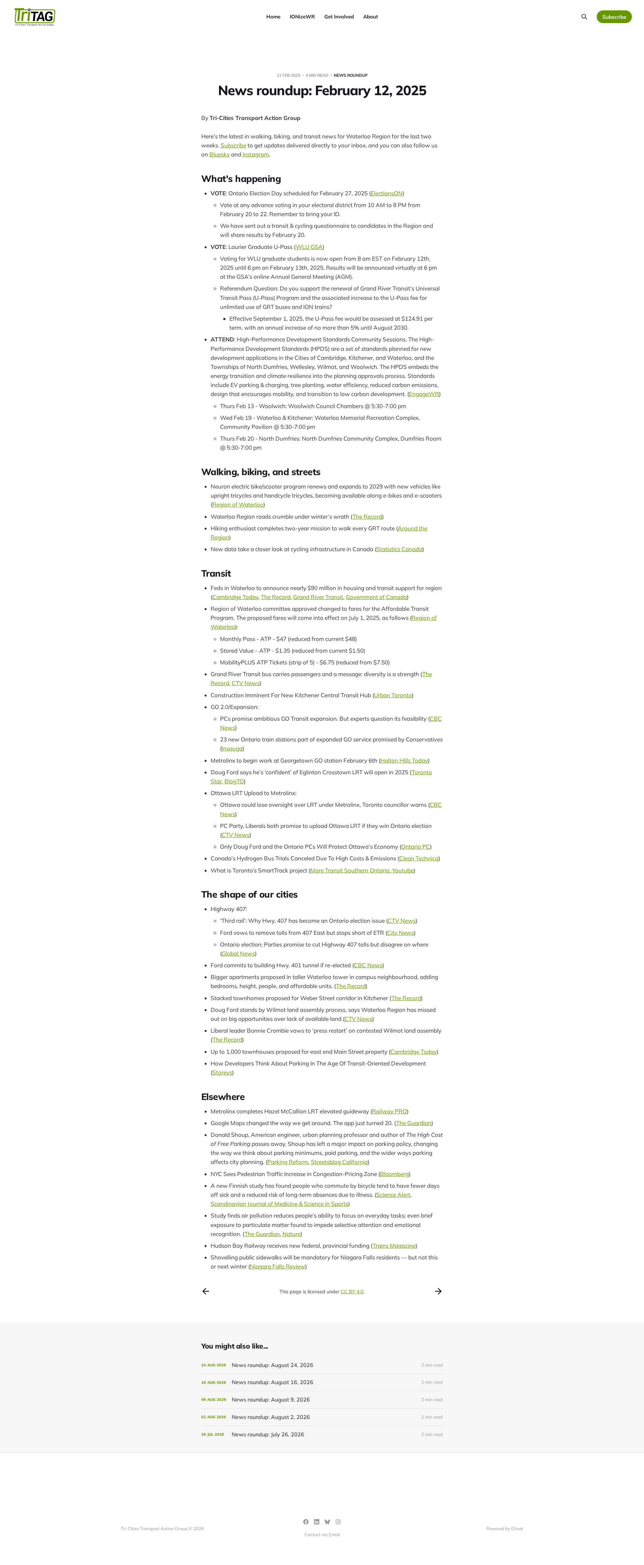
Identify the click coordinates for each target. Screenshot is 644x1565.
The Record (367, 516)
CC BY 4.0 (352, 1292)
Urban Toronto (393, 695)
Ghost (517, 1528)
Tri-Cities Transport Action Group (255, 117)
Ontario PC (415, 846)
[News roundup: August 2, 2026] (322, 1417)
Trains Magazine (394, 1245)
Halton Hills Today (404, 760)
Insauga (232, 748)
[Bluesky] (327, 1521)
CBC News (368, 965)
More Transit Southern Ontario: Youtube (362, 870)
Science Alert (393, 1194)
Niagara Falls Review (277, 1266)
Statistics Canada (399, 548)
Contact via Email (322, 1534)
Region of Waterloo (237, 504)
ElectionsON (386, 193)
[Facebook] (306, 1521)
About (370, 16)
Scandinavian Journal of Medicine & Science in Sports (279, 1203)
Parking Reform (287, 1161)
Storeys (222, 1072)
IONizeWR (302, 16)
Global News (238, 953)
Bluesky (219, 154)
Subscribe (614, 17)
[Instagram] (338, 1521)
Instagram (256, 154)
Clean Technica (418, 858)
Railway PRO (389, 1111)
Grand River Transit (318, 596)
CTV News (246, 683)
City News (400, 932)
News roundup (351, 75)
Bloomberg (394, 1173)
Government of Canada (376, 596)
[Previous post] (205, 1291)
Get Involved (339, 16)
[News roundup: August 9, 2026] (322, 1399)
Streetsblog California (339, 1161)
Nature (291, 1233)
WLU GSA (309, 246)
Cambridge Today (235, 596)
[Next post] (438, 1291)
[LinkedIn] (316, 1521)
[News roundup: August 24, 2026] (322, 1365)
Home (273, 16)
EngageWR (424, 393)
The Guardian (413, 1122)
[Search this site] (584, 17)
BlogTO (234, 781)
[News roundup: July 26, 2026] (322, 1434)
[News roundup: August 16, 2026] (322, 1382)
